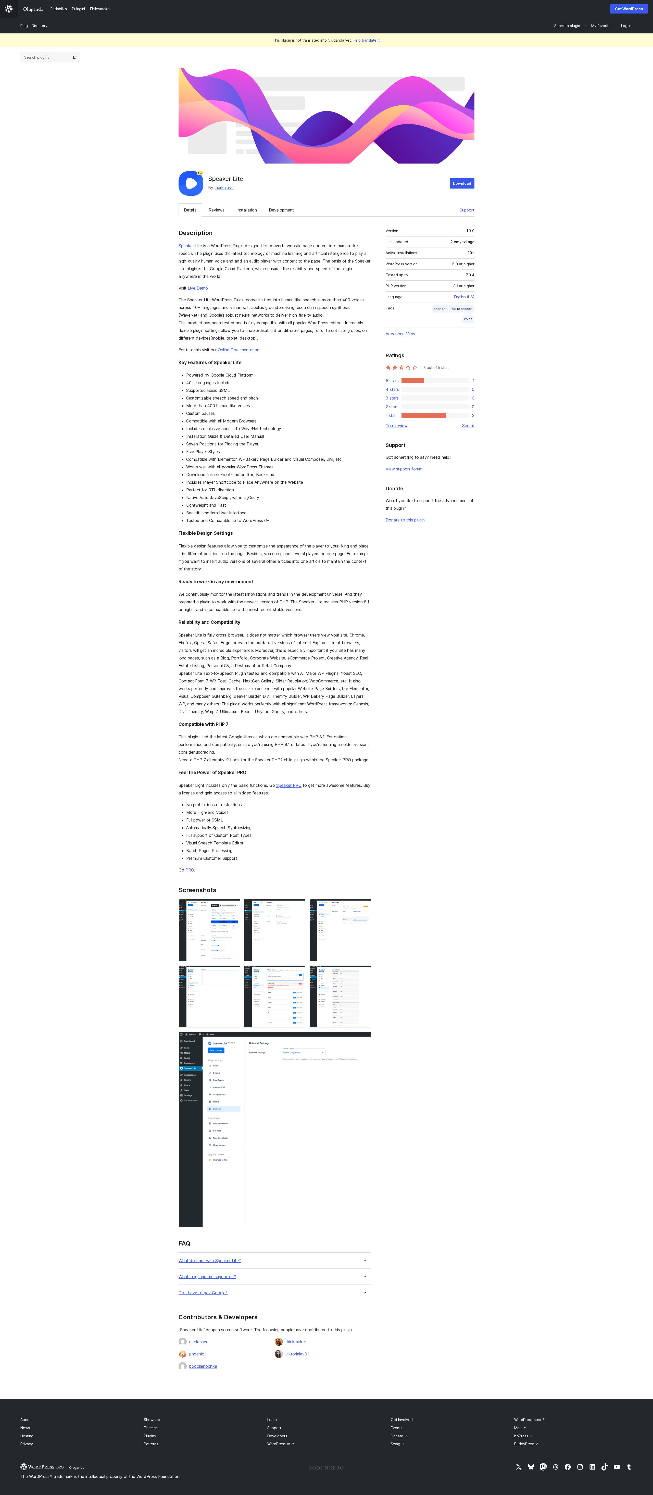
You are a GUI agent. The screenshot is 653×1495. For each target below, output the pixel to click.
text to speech (461, 309)
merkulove (224, 187)
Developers (277, 1436)
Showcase (152, 1419)
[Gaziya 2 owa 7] (298, 905)
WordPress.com (529, 1419)
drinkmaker (295, 1341)
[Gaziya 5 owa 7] (298, 972)
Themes (151, 1428)
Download (462, 183)
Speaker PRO (289, 785)
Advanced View (400, 333)
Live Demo (198, 288)
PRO (189, 870)
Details (190, 210)
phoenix (196, 1353)
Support (467, 210)
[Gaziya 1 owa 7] (233, 905)
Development (281, 210)
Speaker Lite (190, 245)
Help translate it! (367, 40)
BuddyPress (526, 1444)
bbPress (523, 1436)
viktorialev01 (297, 1353)
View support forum (404, 468)
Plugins (150, 1436)
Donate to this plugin (405, 519)
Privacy (26, 1444)
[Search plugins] (74, 57)
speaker (440, 309)
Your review (397, 425)
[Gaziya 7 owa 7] (364, 1038)
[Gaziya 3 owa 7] (364, 905)
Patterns (151, 1444)
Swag (398, 1444)
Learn (272, 1419)
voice (468, 319)
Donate (399, 1436)
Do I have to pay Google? (203, 1292)
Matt (520, 1428)
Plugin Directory (33, 25)
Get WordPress (629, 9)
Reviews (216, 210)
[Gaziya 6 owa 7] (364, 972)
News (25, 1428)
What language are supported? (207, 1276)
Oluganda (76, 1467)
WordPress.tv (280, 1444)
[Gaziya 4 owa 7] (233, 972)
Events (396, 1428)
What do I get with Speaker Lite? (210, 1260)
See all (468, 425)
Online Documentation (238, 349)
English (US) (464, 297)
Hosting (26, 1436)
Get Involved (402, 1419)
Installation (246, 210)
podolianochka (203, 1366)
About (25, 1419)
